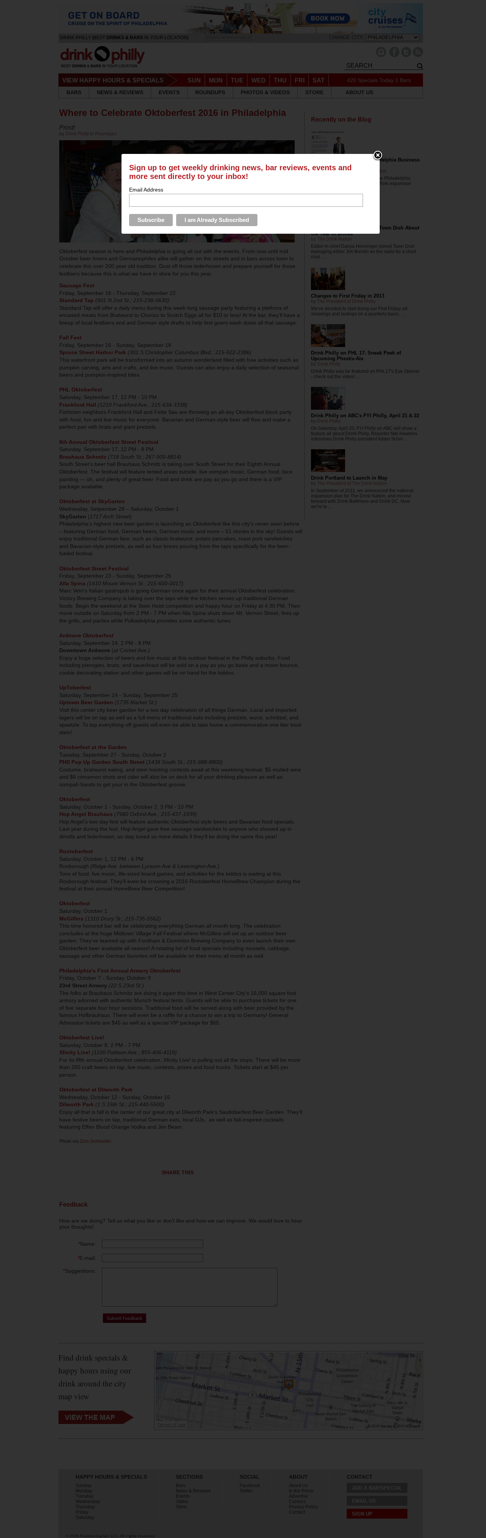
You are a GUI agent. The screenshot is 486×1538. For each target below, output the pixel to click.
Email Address (146, 190)
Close (377, 156)
